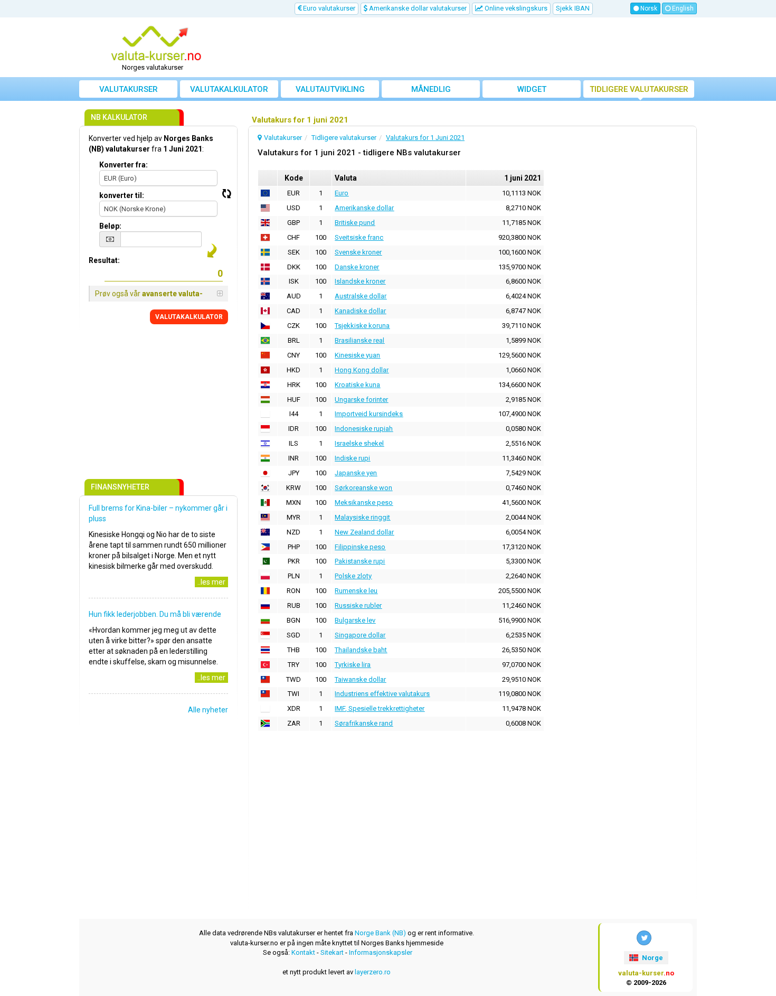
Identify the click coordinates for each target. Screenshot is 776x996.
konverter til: (121, 195)
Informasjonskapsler (380, 952)
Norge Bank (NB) (380, 933)
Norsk (648, 8)
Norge (651, 958)
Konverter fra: (123, 165)
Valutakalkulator (229, 89)
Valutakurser (128, 89)
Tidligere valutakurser (639, 89)
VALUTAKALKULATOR (189, 317)
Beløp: (110, 226)
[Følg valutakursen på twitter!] (644, 938)
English (682, 8)
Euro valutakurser (328, 8)
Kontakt (303, 952)
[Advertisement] (465, 47)
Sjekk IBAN (573, 8)
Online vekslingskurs (515, 8)
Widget (531, 89)
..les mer (211, 582)
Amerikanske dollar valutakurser (417, 8)
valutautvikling (330, 89)
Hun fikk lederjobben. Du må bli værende (155, 614)
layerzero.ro (373, 972)
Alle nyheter (208, 710)
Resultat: (104, 260)
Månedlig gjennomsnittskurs (431, 91)
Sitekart (332, 952)
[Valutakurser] (156, 44)
